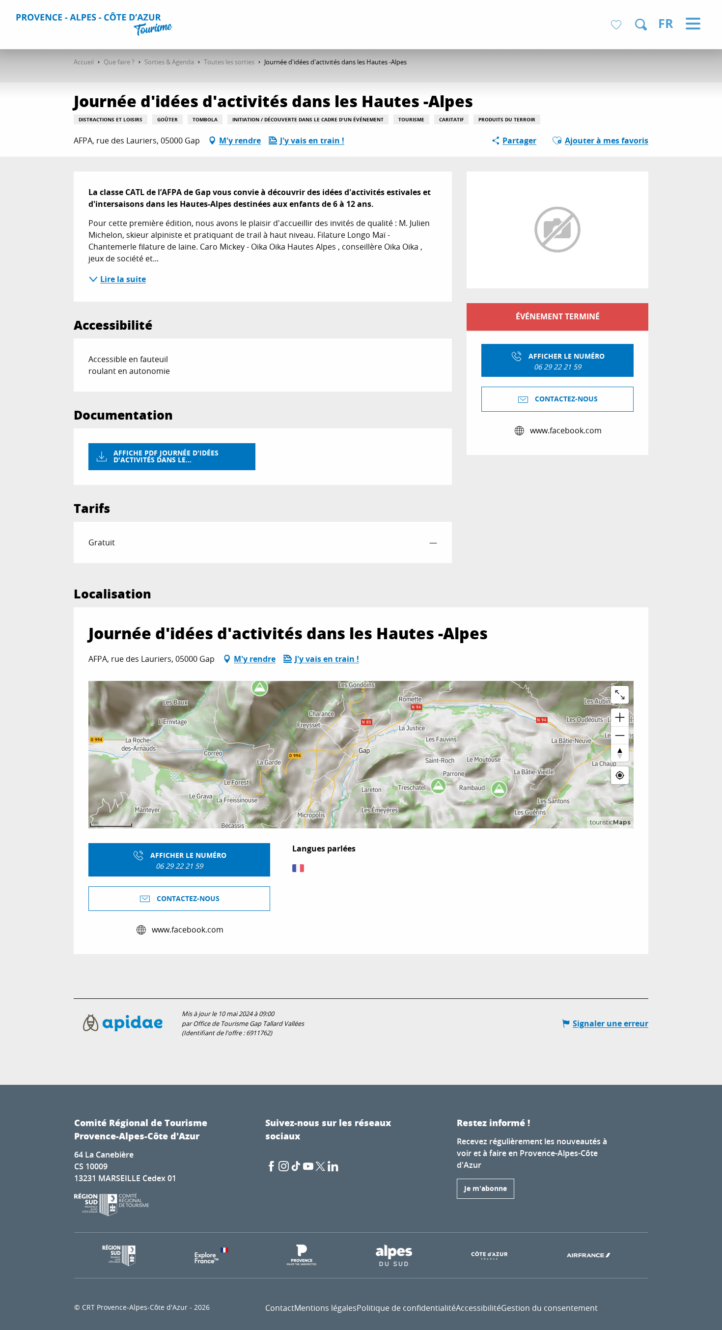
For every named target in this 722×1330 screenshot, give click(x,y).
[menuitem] (95, 25)
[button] (641, 24)
